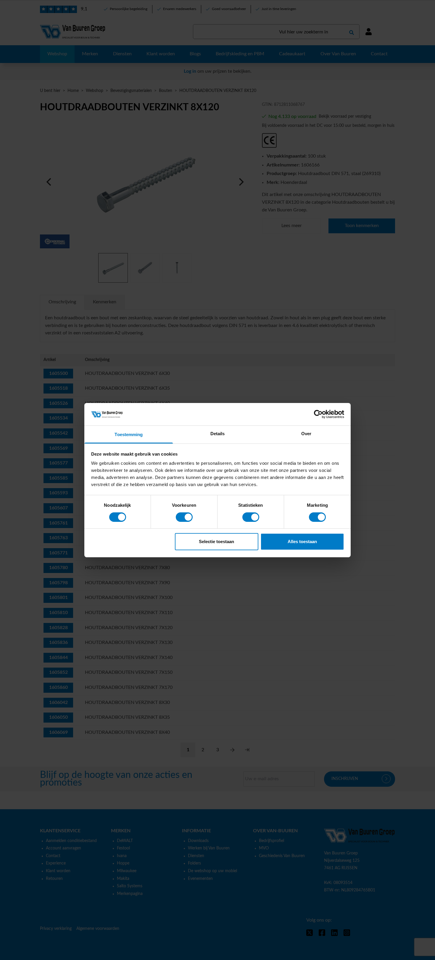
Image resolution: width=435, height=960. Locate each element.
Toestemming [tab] (129, 434)
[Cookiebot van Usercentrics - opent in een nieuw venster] (318, 414)
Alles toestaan (302, 541)
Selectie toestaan (216, 541)
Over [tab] (306, 433)
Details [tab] (217, 433)
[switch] (184, 517)
